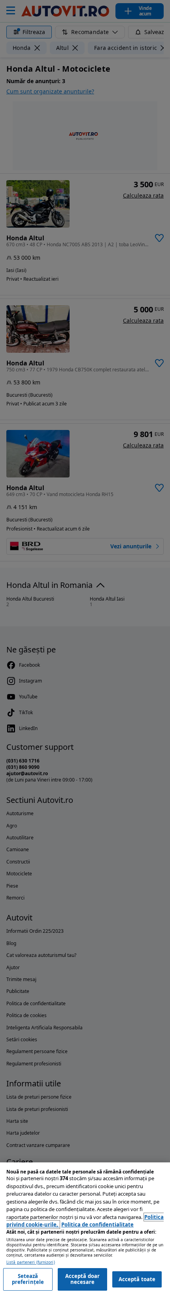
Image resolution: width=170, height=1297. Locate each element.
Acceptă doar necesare (82, 1279)
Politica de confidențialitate (97, 1224)
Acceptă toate (137, 1279)
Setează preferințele (28, 1279)
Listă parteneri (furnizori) (30, 1262)
